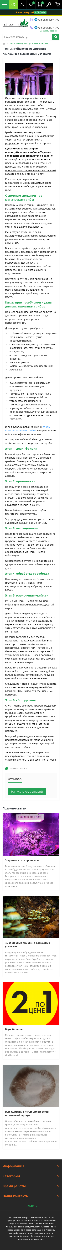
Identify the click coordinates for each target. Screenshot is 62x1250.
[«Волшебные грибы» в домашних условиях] (31, 916)
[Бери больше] (31, 1003)
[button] (22, 4)
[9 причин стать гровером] (31, 834)
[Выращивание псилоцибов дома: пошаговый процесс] (31, 1085)
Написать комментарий (27, 791)
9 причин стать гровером (22, 860)
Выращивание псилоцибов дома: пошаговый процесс (27, 1113)
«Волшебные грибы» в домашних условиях (27, 944)
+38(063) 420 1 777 (48, 19)
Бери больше (14, 1029)
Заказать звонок (48, 30)
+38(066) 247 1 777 (48, 27)
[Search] (55, 37)
